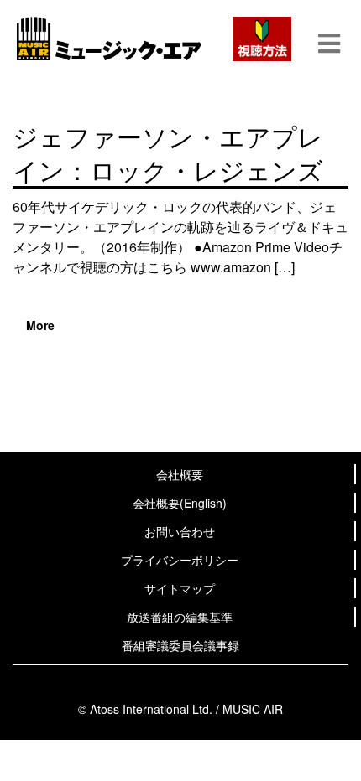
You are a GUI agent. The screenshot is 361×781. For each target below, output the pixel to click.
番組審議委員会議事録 (180, 645)
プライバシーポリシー (179, 559)
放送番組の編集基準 (180, 616)
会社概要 (179, 474)
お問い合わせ (179, 531)
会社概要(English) (180, 502)
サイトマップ (179, 588)
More (40, 325)
